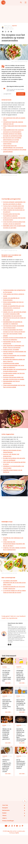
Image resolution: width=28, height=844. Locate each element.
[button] (23, 805)
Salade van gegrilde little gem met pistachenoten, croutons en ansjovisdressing (13, 308)
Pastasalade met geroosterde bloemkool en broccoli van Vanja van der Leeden (14, 318)
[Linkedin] (10, 644)
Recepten (5, 808)
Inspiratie (14, 25)
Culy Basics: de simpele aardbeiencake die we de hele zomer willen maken (14, 582)
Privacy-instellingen (8, 820)
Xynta (17, 833)
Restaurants (5, 810)
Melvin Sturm (7, 25)
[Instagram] (8, 644)
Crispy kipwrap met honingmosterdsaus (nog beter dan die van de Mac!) (14, 544)
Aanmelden (20, 94)
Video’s (4, 818)
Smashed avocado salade (11, 363)
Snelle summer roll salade (11, 349)
